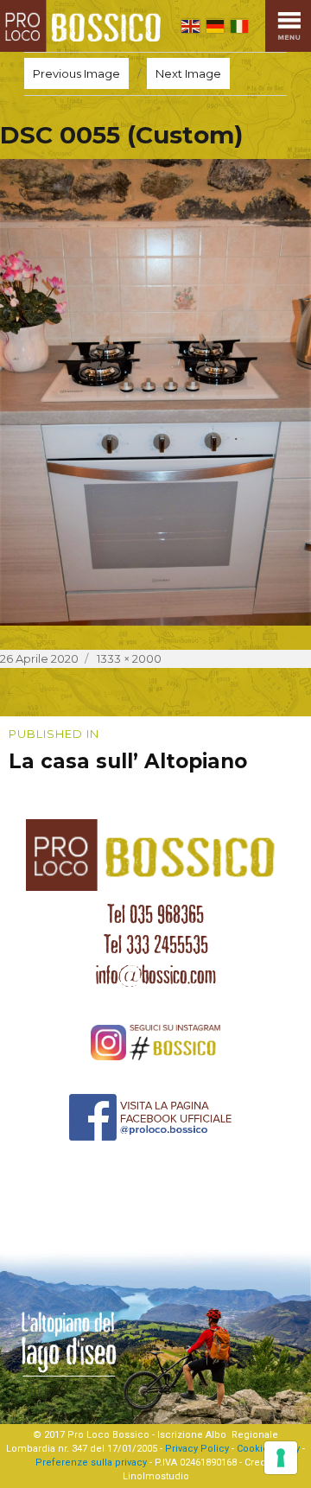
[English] (190, 26)
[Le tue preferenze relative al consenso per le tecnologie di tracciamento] (280, 1457)
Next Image (188, 73)
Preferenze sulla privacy (91, 1462)
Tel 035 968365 (155, 914)
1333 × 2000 (129, 658)
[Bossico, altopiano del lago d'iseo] (84, 26)
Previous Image (76, 73)
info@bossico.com (156, 974)
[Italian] (239, 26)
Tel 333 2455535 (156, 944)
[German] (215, 26)
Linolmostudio (156, 1476)
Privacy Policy (197, 1448)
